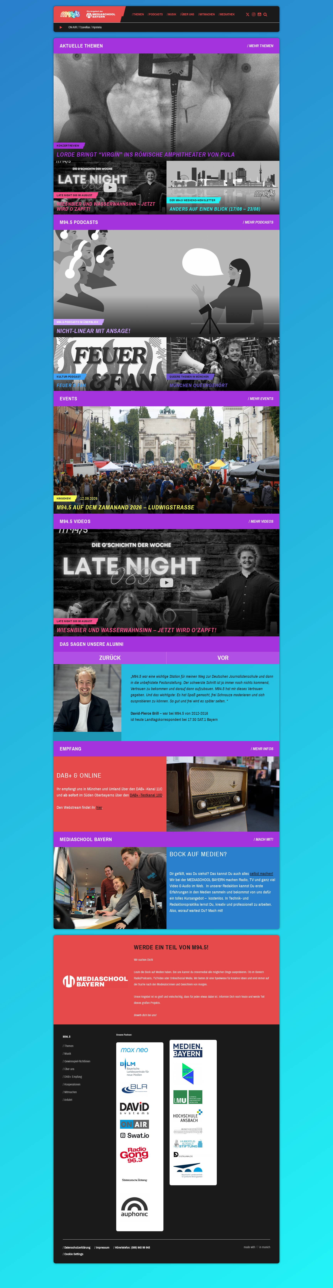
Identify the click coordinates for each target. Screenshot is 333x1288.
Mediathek (227, 14)
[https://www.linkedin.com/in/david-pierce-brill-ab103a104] (87, 698)
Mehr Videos (262, 521)
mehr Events (261, 399)
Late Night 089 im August (74, 195)
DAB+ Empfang (73, 1076)
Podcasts (156, 14)
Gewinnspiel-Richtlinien (77, 1061)
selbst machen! (261, 873)
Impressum (102, 1247)
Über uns (187, 14)
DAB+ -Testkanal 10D (146, 795)
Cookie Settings (73, 1254)
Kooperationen (72, 1084)
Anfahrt (68, 1099)
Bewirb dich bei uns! (145, 1015)
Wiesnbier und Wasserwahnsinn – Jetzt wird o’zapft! (106, 206)
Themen (138, 14)
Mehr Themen (261, 46)
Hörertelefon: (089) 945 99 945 (132, 1247)
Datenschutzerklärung (77, 1247)
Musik (172, 14)
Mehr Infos (263, 749)
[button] (110, 658)
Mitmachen (207, 14)
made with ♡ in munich (257, 1247)
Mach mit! (264, 839)
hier (99, 807)
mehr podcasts (259, 222)
